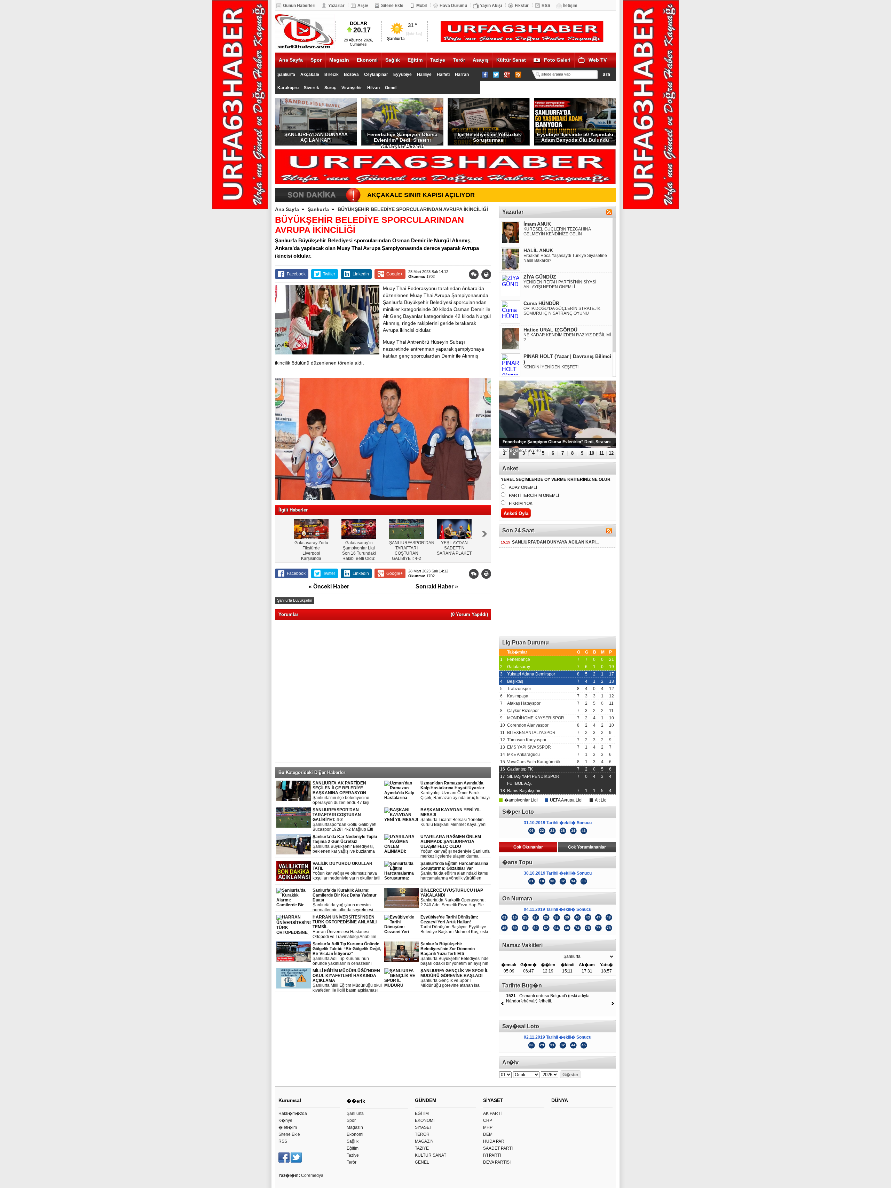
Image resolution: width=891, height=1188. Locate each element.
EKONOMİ (424, 1120)
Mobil (421, 5)
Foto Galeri (557, 60)
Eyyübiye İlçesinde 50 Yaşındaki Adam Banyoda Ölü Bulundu (575, 137)
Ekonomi (367, 60)
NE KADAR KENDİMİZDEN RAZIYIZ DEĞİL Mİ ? (567, 337)
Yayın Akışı (491, 5)
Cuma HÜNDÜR (541, 303)
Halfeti (443, 74)
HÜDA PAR (493, 1141)
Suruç (330, 87)
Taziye (437, 60)
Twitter (329, 274)
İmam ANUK (537, 224)
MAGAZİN (424, 1141)
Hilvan (373, 87)
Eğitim (415, 60)
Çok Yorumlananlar (587, 847)
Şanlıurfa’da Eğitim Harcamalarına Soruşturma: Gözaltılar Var (455, 871)
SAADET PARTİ (498, 1148)
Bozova (351, 74)
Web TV (598, 60)
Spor (316, 60)
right (484, 533)
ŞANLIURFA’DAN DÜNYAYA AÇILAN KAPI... (550, 542)
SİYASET (423, 1127)
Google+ (394, 274)
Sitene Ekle (392, 5)
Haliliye (424, 74)
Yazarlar (336, 5)
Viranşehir (351, 87)
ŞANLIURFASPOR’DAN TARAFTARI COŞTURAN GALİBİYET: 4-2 (344, 819)
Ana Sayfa (291, 60)
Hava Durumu (453, 5)
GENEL (422, 1162)
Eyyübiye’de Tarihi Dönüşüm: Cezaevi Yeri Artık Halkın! (454, 925)
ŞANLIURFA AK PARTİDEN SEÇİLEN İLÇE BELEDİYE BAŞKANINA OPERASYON (346, 793)
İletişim (570, 5)
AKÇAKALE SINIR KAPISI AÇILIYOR (421, 195)
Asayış (481, 60)
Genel (390, 87)
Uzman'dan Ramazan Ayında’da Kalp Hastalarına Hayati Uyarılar (455, 790)
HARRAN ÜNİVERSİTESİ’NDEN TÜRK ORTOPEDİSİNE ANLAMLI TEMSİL (348, 927)
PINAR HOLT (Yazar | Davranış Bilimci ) (567, 359)
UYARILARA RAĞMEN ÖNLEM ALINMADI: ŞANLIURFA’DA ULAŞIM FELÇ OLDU (455, 846)
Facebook (296, 274)
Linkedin (361, 274)
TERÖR (422, 1134)
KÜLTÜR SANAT (430, 1155)
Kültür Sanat (511, 60)
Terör (459, 60)
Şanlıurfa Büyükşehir (294, 600)
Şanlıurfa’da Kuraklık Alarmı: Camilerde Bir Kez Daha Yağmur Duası (347, 900)
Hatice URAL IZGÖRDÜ (550, 330)
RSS (546, 5)
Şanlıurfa (286, 74)
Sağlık (392, 60)
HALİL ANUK (538, 250)
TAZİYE (422, 1148)
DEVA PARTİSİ (497, 1162)
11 (601, 453)
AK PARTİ (492, 1113)
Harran (462, 74)
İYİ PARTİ (492, 1155)
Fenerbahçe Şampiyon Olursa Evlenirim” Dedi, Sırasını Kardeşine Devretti (402, 139)
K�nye (285, 1120)
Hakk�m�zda (292, 1113)
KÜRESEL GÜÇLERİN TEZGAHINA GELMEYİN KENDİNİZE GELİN (557, 231)
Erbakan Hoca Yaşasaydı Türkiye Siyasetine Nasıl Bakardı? (565, 258)
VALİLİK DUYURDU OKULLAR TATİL (346, 871)
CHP (487, 1120)
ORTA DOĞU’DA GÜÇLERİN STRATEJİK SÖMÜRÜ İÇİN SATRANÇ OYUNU (561, 311)
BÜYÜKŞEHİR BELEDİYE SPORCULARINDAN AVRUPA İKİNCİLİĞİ (413, 209)
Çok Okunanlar (528, 847)
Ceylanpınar (376, 74)
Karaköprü (288, 87)
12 (611, 453)
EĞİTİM (422, 1113)
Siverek (311, 87)
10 (591, 453)
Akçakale (309, 74)
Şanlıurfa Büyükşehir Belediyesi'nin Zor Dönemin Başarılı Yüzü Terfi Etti (454, 953)
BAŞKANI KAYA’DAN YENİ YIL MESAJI (453, 817)
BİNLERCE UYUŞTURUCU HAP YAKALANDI (453, 898)
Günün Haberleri (299, 5)
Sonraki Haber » (437, 586)
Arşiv (362, 5)
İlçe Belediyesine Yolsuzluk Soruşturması (488, 137)
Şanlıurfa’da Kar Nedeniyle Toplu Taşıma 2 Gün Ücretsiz (348, 844)
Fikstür (522, 5)
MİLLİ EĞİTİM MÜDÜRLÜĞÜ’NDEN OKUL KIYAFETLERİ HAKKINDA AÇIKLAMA (347, 980)
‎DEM (487, 1134)
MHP (487, 1127)
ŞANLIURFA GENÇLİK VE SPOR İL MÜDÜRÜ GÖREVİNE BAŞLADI (454, 978)
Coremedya (312, 1175)
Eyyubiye (402, 74)
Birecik (331, 74)
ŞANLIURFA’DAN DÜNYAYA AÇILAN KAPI (316, 137)
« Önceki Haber (329, 586)
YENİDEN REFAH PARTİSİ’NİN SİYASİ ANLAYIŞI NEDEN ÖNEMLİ (559, 284)
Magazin (339, 60)
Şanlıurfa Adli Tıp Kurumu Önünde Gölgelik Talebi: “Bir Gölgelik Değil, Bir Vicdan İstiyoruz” (347, 953)
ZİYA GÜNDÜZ (539, 277)
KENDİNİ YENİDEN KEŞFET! (550, 367)
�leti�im (287, 1127)
